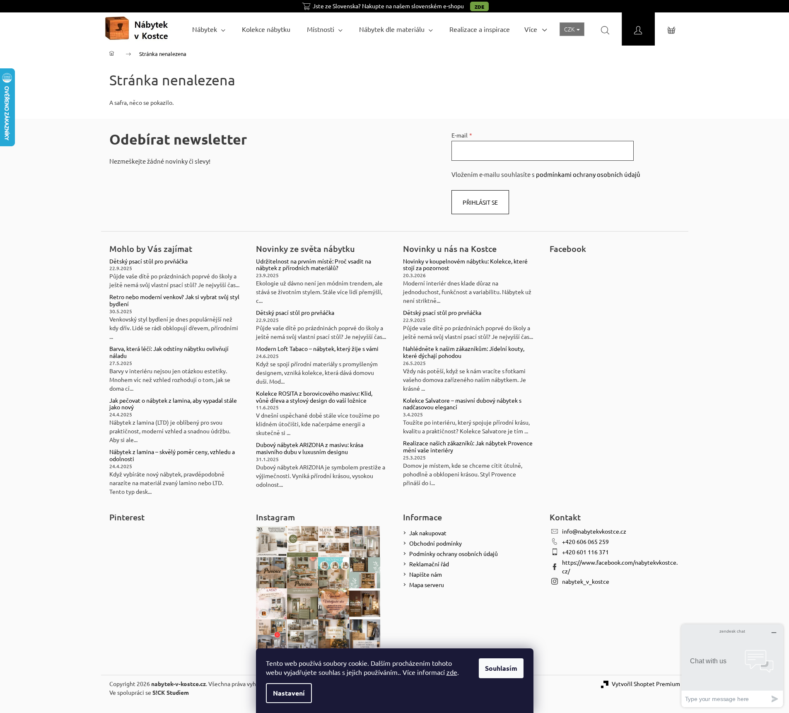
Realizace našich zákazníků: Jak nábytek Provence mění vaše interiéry (468, 447)
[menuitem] (209, 29)
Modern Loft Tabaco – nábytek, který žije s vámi (317, 348)
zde (451, 672)
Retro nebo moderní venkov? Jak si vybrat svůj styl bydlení (174, 300)
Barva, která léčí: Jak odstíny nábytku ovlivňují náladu (169, 352)
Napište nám (425, 574)
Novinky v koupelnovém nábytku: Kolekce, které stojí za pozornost (465, 265)
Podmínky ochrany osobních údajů (453, 553)
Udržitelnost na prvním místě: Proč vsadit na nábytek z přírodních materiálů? (313, 265)
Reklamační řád (429, 564)
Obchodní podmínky (435, 543)
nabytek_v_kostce (585, 581)
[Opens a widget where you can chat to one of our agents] (732, 665)
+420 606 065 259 (585, 541)
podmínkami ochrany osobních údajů (588, 174)
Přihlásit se (480, 202)
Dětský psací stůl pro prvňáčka (148, 261)
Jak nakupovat (427, 533)
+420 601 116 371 (585, 552)
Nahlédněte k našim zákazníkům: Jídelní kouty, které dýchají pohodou (463, 352)
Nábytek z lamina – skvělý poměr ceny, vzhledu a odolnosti (172, 455)
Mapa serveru (426, 584)
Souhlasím (501, 668)
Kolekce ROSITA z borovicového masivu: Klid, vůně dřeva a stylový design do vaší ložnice (314, 397)
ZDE (479, 6)
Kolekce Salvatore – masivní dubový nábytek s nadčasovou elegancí (462, 404)
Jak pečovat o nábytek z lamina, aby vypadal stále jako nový (173, 404)
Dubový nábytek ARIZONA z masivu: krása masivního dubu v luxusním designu (309, 448)
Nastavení (289, 693)
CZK (570, 29)
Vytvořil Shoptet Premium (646, 683)
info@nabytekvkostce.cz (594, 531)
